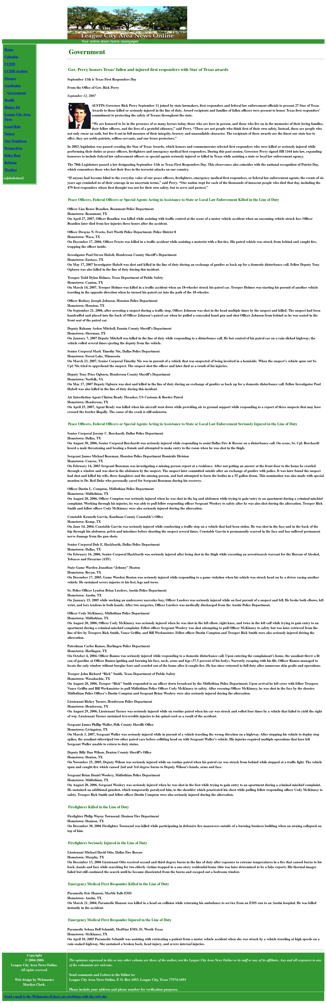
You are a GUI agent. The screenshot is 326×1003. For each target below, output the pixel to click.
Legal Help (12, 126)
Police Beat (12, 155)
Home (8, 49)
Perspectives (13, 148)
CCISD (9, 63)
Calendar (11, 56)
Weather (10, 169)
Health (9, 99)
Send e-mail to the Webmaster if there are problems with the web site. (55, 996)
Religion (10, 162)
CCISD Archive (15, 71)
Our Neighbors (15, 140)
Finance (10, 78)
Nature (9, 133)
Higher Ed (12, 107)
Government (17, 92)
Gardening (12, 85)
